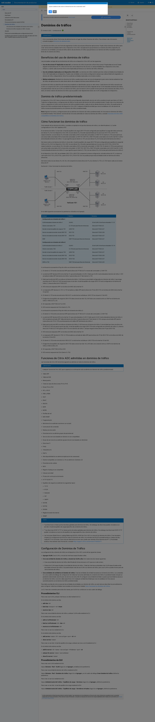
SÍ (50, 11)
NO (55, 11)
